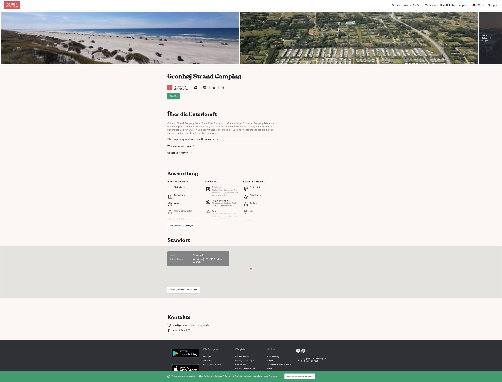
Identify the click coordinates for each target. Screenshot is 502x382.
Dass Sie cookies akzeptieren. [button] (299, 376)
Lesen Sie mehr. (270, 376)
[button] (251, 269)
